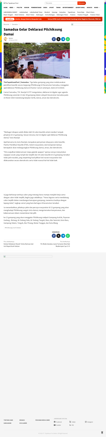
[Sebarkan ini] (54, 39)
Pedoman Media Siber (42, 420)
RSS (73, 425)
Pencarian (81, 3)
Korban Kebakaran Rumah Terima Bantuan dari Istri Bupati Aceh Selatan (18, 244)
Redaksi (22, 420)
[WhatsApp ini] (68, 39)
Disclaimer (23, 423)
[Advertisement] (37, 115)
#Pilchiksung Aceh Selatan (13, 228)
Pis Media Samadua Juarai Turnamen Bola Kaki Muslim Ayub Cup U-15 (55, 244)
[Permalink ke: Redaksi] (6, 39)
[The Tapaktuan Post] (11, 3)
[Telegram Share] (63, 39)
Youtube (58, 425)
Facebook (59, 422)
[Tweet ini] (58, 39)
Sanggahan (7, 423)
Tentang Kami (8, 420)
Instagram (90, 422)
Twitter (73, 422)
